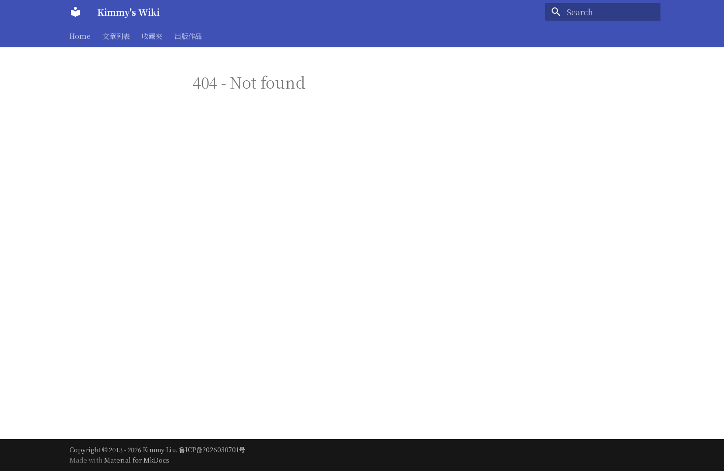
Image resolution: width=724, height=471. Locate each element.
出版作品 (188, 36)
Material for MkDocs (136, 460)
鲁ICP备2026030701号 (212, 449)
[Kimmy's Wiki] (75, 12)
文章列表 (116, 36)
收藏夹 (152, 36)
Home (80, 36)
